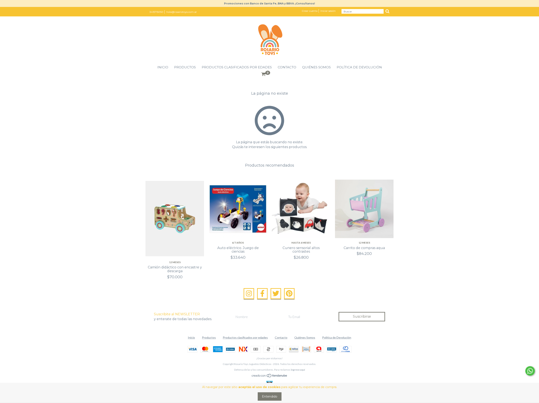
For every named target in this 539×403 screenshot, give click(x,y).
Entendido (269, 396)
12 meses (175, 262)
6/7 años (238, 242)
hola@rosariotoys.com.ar (181, 11)
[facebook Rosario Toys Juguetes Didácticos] (262, 293)
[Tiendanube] (269, 376)
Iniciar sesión (328, 10)
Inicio (162, 67)
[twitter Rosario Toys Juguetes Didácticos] (276, 293)
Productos (185, 67)
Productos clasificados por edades (237, 67)
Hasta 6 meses (301, 242)
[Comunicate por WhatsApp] (530, 371)
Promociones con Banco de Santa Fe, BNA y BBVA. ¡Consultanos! (269, 3)
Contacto (287, 67)
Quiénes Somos (316, 67)
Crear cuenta (310, 10)
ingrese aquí (298, 369)
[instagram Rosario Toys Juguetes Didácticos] (249, 293)
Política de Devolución (359, 67)
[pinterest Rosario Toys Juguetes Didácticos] (289, 293)
